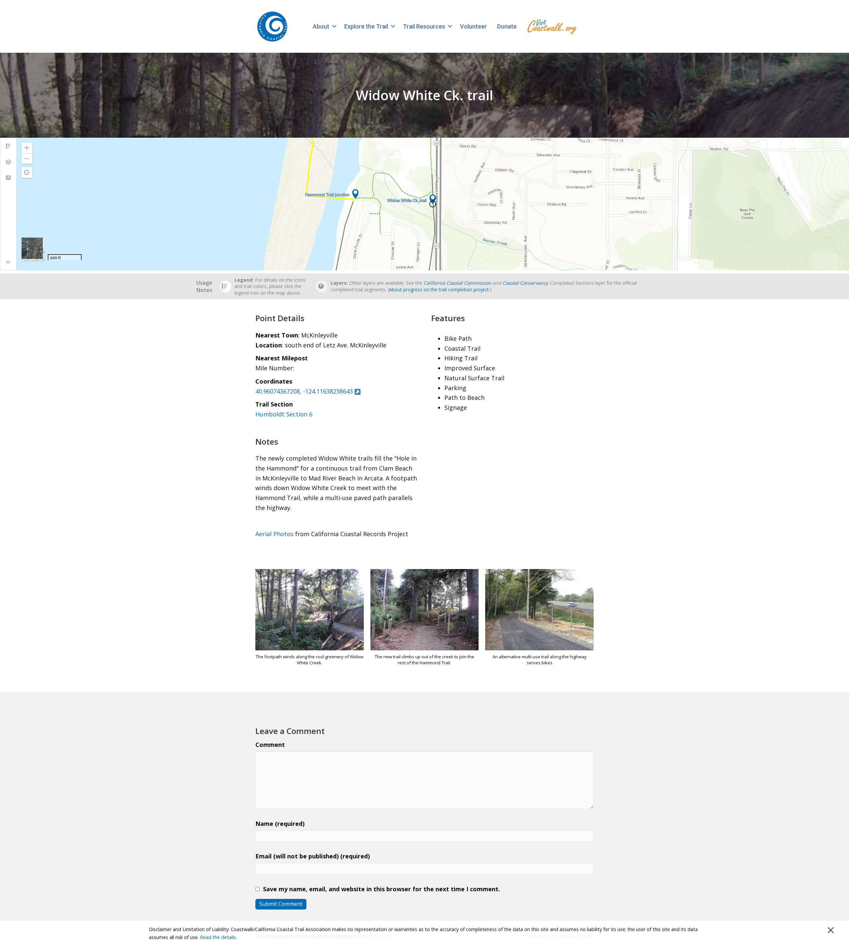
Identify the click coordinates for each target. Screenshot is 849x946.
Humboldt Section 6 (283, 414)
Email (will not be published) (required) (312, 856)
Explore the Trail (366, 26)
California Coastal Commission (457, 283)
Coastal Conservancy (525, 283)
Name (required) (279, 824)
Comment (270, 745)
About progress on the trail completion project (439, 289)
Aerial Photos (274, 534)
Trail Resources (424, 26)
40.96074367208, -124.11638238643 (304, 391)
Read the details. (218, 937)
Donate (507, 26)
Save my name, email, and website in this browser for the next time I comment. (381, 889)
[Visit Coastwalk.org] (552, 26)
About (321, 26)
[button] (334, 26)
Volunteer (473, 26)
